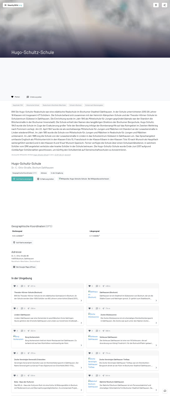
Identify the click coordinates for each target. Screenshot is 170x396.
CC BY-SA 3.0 (59, 155)
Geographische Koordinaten (24, 173)
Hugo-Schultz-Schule (40, 155)
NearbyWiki (13, 5)
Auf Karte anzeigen (22, 179)
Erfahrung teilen (45, 179)
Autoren (67, 155)
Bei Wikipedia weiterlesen (98, 179)
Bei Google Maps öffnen (24, 267)
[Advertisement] (85, 75)
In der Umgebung (57, 173)
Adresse (44, 173)
